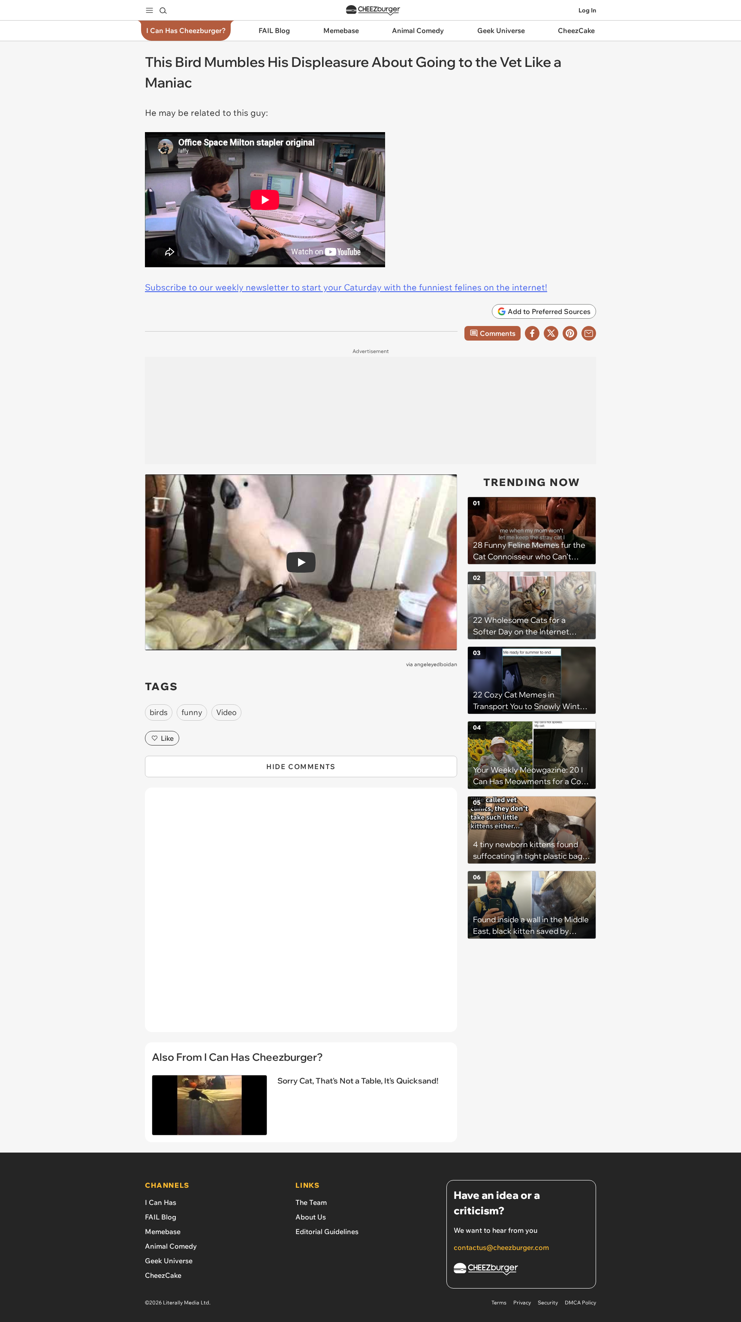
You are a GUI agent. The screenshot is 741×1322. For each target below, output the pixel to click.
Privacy (522, 1302)
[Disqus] (301, 914)
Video (226, 712)
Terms (498, 1302)
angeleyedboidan (435, 664)
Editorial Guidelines (326, 1231)
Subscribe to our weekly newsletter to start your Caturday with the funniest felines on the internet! (346, 287)
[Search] (163, 10)
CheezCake (163, 1275)
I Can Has (160, 1202)
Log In (587, 10)
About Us (310, 1217)
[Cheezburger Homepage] (373, 10)
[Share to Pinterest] (570, 333)
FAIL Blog (160, 1217)
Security (548, 1302)
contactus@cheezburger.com (501, 1247)
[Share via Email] (588, 333)
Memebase (163, 1231)
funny (191, 712)
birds (159, 712)
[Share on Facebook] (532, 333)
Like (167, 738)
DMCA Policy (580, 1302)
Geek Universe (169, 1260)
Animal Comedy (171, 1246)
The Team (311, 1202)
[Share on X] (551, 333)
